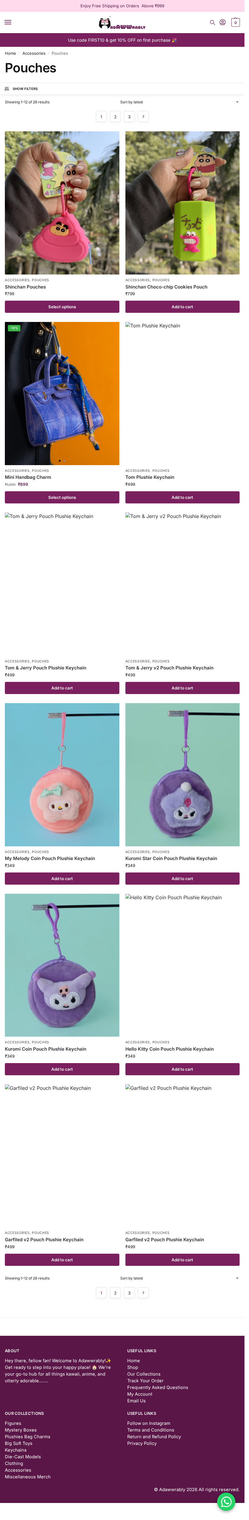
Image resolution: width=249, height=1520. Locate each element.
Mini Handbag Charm (28, 477)
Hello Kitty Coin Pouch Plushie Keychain (169, 1049)
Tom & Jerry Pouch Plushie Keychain (45, 668)
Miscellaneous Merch (28, 1477)
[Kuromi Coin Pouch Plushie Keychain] (62, 965)
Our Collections (144, 1374)
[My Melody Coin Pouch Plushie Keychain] (62, 774)
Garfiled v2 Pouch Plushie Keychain (44, 1239)
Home (10, 53)
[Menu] (14, 22)
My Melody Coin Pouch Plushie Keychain (50, 858)
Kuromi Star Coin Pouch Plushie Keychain (171, 858)
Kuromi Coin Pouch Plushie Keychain (45, 1049)
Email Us (136, 1401)
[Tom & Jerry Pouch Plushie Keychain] (62, 584)
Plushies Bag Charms (27, 1436)
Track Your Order (145, 1381)
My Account (139, 1394)
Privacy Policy (142, 1443)
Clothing (14, 1463)
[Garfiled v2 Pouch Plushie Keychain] (62, 1156)
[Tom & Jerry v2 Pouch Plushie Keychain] (182, 584)
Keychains (16, 1450)
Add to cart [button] (182, 306)
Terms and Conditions (150, 1430)
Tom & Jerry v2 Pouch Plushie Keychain (169, 668)
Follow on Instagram (148, 1423)
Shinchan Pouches (25, 287)
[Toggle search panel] (213, 22)
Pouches (40, 280)
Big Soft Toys (18, 1443)
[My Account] (222, 23)
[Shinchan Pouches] (62, 203)
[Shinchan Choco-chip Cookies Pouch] (182, 203)
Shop (132, 1367)
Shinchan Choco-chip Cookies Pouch (166, 287)
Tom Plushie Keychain (149, 477)
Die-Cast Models (23, 1457)
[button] (235, 22)
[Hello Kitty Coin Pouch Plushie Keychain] (182, 965)
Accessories (34, 53)
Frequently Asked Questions (157, 1387)
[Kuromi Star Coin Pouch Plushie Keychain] (182, 774)
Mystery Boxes (21, 1430)
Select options (62, 306)
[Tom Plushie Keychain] (182, 393)
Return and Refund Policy (154, 1436)
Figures (13, 1423)
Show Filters (25, 89)
